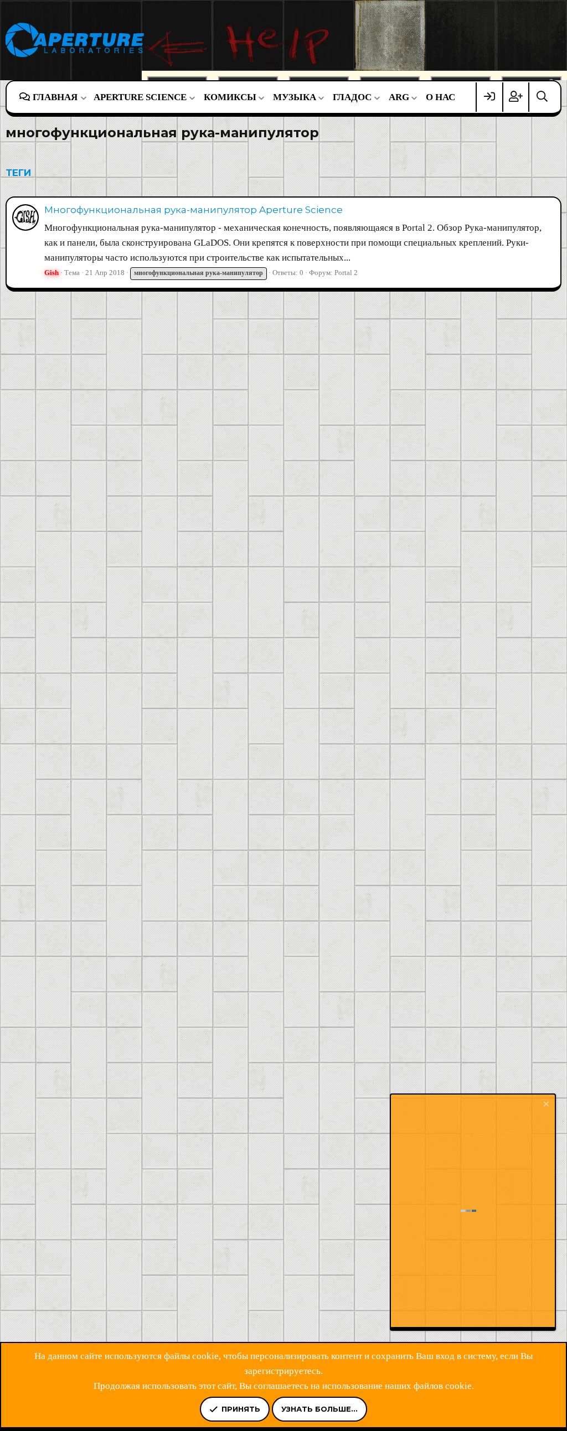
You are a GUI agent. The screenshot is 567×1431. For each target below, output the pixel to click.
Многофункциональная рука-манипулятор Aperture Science (193, 209)
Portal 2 (346, 272)
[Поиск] (542, 97)
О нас (440, 97)
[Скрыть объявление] (545, 1105)
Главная (55, 97)
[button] (83, 97)
